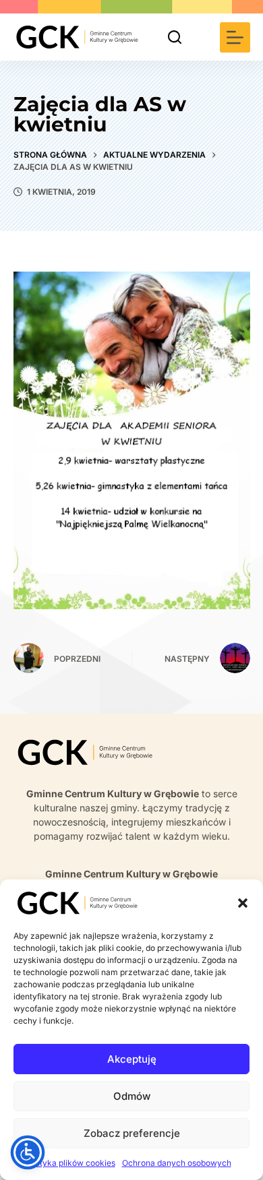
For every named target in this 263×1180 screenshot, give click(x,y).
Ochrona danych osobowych (176, 1163)
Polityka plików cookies (70, 1163)
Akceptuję (131, 1059)
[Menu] (235, 37)
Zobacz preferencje (132, 1133)
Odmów (131, 1096)
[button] (243, 903)
